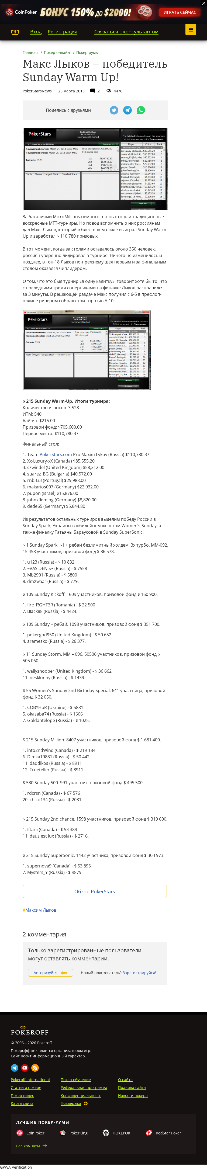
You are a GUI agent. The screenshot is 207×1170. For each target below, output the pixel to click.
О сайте (125, 1079)
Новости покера (133, 1095)
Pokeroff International (30, 1079)
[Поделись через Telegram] (127, 110)
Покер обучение (76, 1079)
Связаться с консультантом (126, 31)
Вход (36, 31)
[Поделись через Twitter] (114, 110)
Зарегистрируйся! (139, 972)
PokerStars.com (56, 454)
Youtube (25, 1068)
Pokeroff (15, 31)
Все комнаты (28, 1145)
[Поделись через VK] (100, 110)
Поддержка (71, 1103)
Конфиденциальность (81, 1095)
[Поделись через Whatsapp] (141, 110)
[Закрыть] (204, 3)
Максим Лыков (39, 910)
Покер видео (22, 1095)
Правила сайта (132, 1087)
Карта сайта (22, 1103)
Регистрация (62, 31)
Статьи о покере (26, 1087)
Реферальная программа (84, 1087)
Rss (35, 1068)
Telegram (14, 1068)
